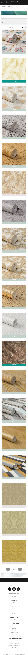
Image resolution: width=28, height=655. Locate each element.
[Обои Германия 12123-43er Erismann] (14, 325)
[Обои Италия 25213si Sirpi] (14, 523)
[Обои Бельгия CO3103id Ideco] (14, 353)
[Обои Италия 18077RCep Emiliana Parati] (14, 127)
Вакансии (14, 596)
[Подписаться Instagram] (14, 589)
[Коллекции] (25, 27)
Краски (14, 607)
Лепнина (14, 604)
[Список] (22, 27)
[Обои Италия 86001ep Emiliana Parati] (14, 240)
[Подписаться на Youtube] (18, 589)
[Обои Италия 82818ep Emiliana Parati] (14, 42)
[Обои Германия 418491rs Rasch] (14, 438)
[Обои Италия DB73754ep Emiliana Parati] (14, 70)
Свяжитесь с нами (14, 632)
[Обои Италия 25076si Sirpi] (14, 552)
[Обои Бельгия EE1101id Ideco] (14, 382)
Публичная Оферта (14, 643)
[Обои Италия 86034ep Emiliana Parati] (14, 297)
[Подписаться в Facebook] (9, 589)
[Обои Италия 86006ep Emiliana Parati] (14, 268)
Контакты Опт (14, 634)
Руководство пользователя (14, 645)
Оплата (14, 641)
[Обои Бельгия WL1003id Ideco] (14, 410)
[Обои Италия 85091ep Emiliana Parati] (14, 212)
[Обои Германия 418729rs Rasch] (14, 467)
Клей (14, 611)
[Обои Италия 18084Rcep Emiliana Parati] (14, 155)
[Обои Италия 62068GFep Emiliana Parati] (14, 98)
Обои (14, 602)
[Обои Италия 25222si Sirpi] (14, 495)
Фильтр (13, 19)
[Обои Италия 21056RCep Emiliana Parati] (14, 183)
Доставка (14, 647)
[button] (14, 23)
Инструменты (14, 609)
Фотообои (14, 613)
